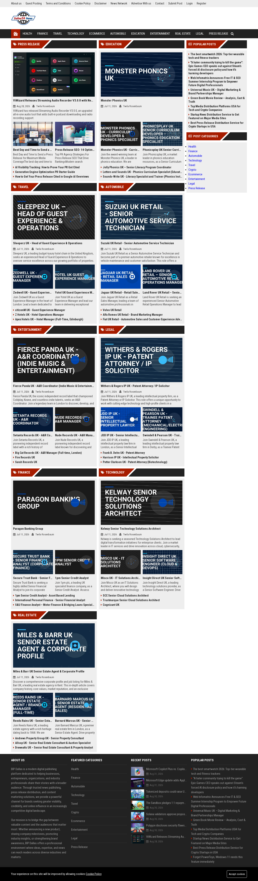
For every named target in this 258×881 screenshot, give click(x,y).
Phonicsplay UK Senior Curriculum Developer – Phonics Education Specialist (163, 150)
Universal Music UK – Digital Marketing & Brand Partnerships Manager (214, 91)
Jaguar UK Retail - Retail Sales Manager (121, 292)
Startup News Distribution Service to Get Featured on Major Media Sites (213, 116)
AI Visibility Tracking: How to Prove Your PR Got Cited (47, 167)
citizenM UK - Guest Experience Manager (40, 310)
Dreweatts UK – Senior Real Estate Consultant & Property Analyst (54, 747)
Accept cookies (237, 874)
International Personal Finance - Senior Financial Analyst (50, 600)
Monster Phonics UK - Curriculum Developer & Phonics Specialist (121, 150)
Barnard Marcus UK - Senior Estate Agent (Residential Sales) (75, 721)
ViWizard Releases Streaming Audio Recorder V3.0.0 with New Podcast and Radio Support (54, 100)
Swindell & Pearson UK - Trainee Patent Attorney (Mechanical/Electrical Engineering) (163, 435)
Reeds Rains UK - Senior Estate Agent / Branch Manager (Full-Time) (33, 721)
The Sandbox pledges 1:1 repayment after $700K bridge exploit (166, 803)
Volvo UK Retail (112, 310)
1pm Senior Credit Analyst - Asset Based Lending (45, 595)
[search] (232, 33)
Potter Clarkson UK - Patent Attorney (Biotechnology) (135, 462)
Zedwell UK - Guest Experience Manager (33, 292)
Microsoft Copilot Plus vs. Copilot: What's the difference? (166, 769)
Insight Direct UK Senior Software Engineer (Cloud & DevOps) (163, 578)
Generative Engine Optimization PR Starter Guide (45, 172)
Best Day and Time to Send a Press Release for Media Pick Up (33, 150)
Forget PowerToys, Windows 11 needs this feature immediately (217, 859)
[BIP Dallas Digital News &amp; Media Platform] (23, 18)
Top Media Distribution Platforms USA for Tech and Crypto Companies (214, 108)
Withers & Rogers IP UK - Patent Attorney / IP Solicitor (135, 386)
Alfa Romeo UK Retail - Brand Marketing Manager (133, 314)
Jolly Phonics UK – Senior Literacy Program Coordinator (137, 167)
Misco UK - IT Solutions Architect (121, 578)
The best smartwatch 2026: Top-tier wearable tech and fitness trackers (216, 56)
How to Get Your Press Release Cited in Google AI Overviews (52, 176)
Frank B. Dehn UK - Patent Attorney (124, 452)
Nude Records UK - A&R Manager (75, 435)
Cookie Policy (94, 874)
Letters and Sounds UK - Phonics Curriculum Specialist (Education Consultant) (142, 172)
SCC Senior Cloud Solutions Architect (126, 595)
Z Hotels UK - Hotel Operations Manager (39, 314)
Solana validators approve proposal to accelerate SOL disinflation (166, 814)
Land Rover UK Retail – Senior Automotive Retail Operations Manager (163, 292)
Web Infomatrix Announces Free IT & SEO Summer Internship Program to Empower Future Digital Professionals (214, 81)
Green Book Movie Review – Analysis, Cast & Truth (216, 99)
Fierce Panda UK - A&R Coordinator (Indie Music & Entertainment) (54, 386)
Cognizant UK (111, 604)
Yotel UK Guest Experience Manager (75, 292)
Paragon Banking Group (28, 528)
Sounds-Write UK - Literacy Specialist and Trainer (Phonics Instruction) (142, 176)
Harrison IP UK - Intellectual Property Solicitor (131, 457)
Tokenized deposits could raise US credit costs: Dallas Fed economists (166, 791)
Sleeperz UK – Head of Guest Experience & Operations (47, 243)
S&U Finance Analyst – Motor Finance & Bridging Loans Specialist (55, 604)
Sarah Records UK (26, 462)
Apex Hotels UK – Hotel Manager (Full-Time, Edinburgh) (49, 319)
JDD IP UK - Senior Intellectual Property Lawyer (121, 435)
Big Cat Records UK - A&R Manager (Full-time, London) (48, 452)
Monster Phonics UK (114, 100)
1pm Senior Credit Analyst (72, 578)
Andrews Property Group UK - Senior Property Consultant (49, 738)
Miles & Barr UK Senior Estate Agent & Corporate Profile (48, 671)
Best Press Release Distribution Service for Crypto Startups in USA (215, 124)
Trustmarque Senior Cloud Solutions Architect (131, 600)
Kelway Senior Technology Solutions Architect (131, 528)
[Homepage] (15, 33)
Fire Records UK (25, 457)
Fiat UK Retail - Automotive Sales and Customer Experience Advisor (142, 319)
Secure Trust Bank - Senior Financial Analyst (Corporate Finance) (33, 578)
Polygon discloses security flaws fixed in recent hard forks (166, 825)
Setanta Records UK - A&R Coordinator (33, 435)
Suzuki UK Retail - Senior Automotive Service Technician (137, 243)
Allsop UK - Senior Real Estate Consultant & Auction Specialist (53, 743)
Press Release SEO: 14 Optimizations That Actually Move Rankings (75, 150)
